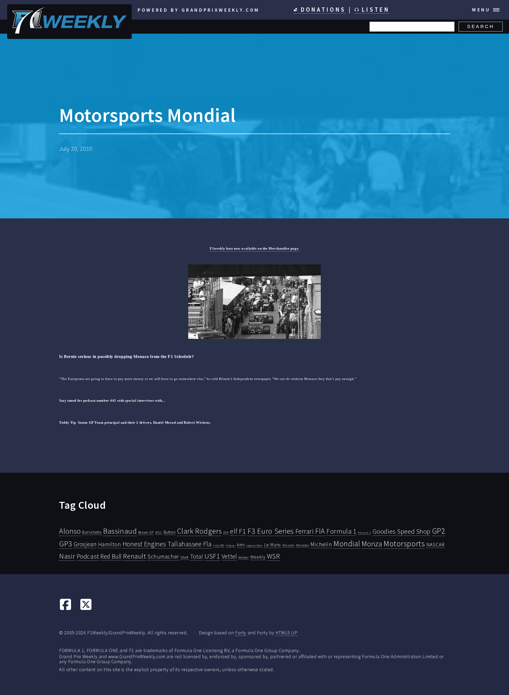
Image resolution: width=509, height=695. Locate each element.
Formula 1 (341, 531)
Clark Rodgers (199, 531)
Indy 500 (218, 545)
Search (480, 26)
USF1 (212, 556)
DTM (226, 532)
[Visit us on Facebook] (65, 608)
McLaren (288, 545)
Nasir (67, 555)
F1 (242, 531)
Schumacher (163, 556)
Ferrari (304, 531)
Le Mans (272, 545)
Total (196, 556)
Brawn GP (146, 532)
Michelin (321, 544)
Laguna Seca (254, 545)
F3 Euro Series (271, 531)
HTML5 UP (286, 633)
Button (169, 532)
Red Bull (111, 556)
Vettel (229, 556)
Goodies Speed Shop (401, 531)
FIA (320, 531)
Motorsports (404, 543)
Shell (184, 557)
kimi (241, 545)
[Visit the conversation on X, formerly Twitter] (86, 608)
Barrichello (92, 532)
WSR (273, 556)
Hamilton (109, 544)
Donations (322, 9)
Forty (240, 633)
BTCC (158, 532)
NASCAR (435, 544)
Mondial (347, 543)
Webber (243, 557)
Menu (481, 10)
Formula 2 (364, 532)
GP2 (438, 531)
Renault (134, 556)
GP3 (65, 543)
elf (234, 531)
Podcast (88, 556)
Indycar (231, 545)
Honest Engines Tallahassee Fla (167, 544)
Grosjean (85, 544)
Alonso (70, 531)
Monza (372, 543)
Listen (374, 9)
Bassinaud (120, 531)
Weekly (257, 557)
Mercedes (302, 545)
